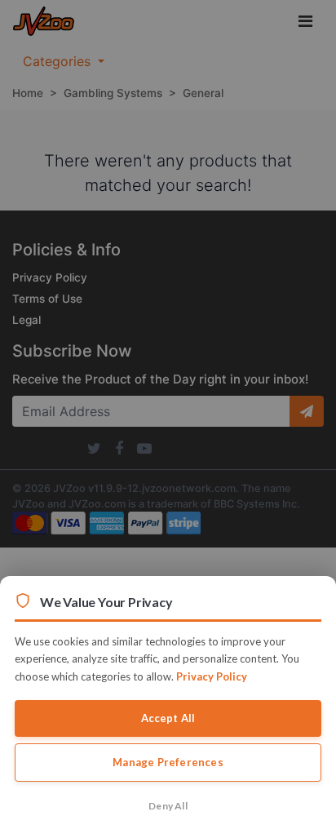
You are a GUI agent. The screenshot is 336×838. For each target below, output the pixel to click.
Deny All (168, 806)
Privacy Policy (211, 676)
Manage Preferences (168, 762)
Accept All (168, 718)
